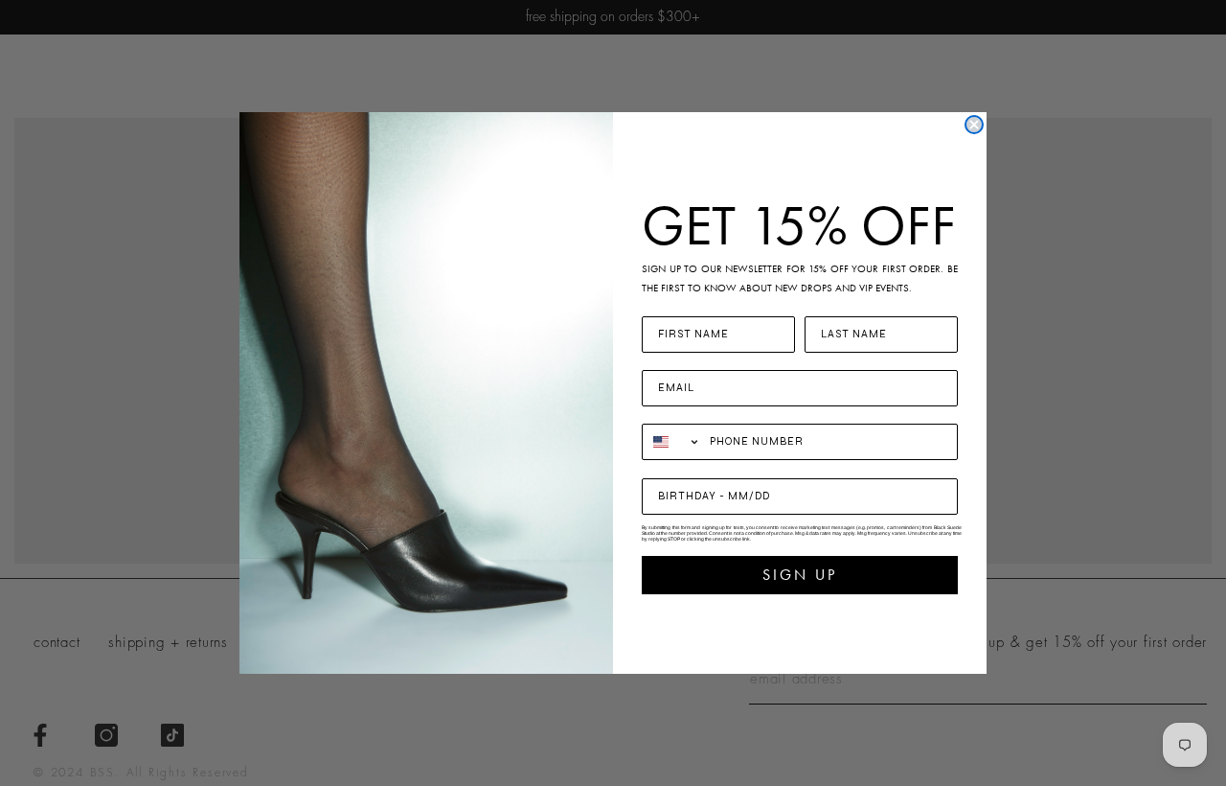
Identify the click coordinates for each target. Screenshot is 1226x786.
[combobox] (671, 442)
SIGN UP (799, 575)
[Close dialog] (974, 124)
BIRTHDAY (677, 466)
